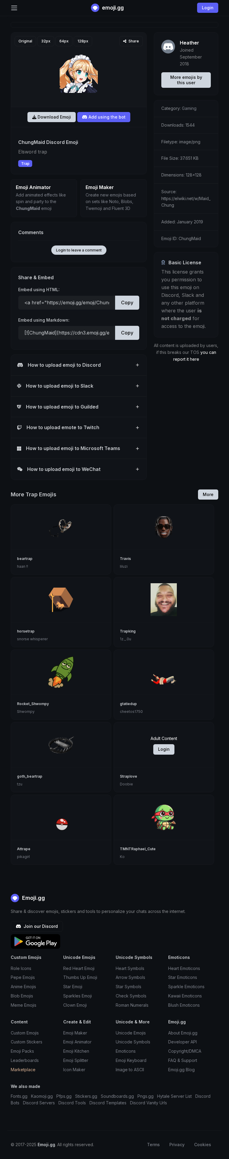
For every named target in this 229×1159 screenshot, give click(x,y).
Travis (125, 558)
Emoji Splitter (75, 1060)
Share (133, 41)
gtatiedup (128, 703)
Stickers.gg (86, 1096)
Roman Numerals (132, 1005)
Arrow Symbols (130, 977)
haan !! (22, 566)
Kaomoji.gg (42, 1096)
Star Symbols (128, 986)
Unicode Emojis (131, 1032)
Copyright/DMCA (184, 1051)
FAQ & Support (182, 1060)
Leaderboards (25, 1060)
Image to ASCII (130, 1069)
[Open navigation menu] (14, 8)
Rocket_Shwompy (33, 703)
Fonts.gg (19, 1096)
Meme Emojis (23, 1005)
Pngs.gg (145, 1096)
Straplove (128, 776)
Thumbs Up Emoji (80, 977)
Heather (189, 43)
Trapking (128, 631)
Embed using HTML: (39, 289)
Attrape (23, 849)
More (208, 494)
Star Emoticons (182, 977)
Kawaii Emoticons (185, 995)
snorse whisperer (32, 639)
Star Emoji (72, 986)
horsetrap (26, 631)
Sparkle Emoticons (186, 986)
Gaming (189, 108)
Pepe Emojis (23, 977)
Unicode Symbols (133, 1041)
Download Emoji (53, 116)
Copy (127, 303)
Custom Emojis (25, 1032)
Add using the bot (106, 116)
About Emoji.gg (182, 1032)
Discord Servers (39, 1102)
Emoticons (126, 1051)
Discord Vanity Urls (148, 1102)
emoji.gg (112, 7)
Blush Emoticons (184, 1005)
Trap (25, 163)
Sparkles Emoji (77, 995)
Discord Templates (107, 1102)
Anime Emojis (23, 986)
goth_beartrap (29, 776)
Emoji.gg (33, 898)
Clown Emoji (75, 1005)
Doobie (126, 784)
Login (164, 749)
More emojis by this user (186, 80)
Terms (153, 1144)
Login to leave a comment (79, 250)
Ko (122, 856)
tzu (19, 784)
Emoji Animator (77, 1041)
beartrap (25, 558)
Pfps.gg (64, 1096)
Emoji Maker (75, 1032)
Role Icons (21, 968)
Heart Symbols (130, 968)
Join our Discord (40, 926)
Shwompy (26, 711)
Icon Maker (74, 1069)
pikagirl (23, 856)
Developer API (182, 1041)
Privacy (177, 1144)
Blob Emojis (22, 995)
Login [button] (207, 7)
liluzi (124, 566)
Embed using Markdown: (43, 320)
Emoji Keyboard (131, 1060)
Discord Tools (72, 1102)
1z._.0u (125, 639)
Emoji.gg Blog (181, 1069)
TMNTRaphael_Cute (138, 849)
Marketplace (23, 1069)
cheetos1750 (131, 711)
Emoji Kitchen (76, 1051)
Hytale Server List (174, 1096)
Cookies (202, 1144)
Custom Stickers (26, 1041)
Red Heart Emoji (79, 968)
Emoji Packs (22, 1051)
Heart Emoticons (184, 968)
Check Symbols (131, 995)
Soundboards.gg (117, 1096)
